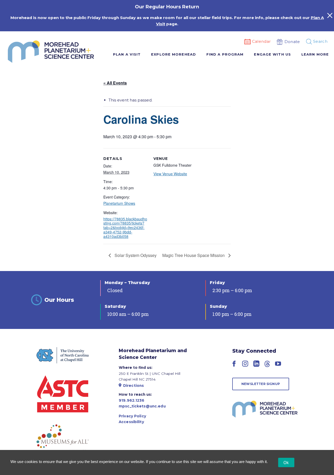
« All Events (115, 83)
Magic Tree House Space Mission (194, 255)
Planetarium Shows (119, 203)
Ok (286, 462)
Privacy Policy (132, 416)
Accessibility (131, 422)
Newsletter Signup (260, 384)
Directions (133, 385)
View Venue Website (170, 173)
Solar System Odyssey (135, 255)
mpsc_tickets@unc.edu (142, 406)
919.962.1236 (132, 400)
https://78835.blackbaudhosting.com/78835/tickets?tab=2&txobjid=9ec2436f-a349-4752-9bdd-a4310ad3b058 (125, 227)
